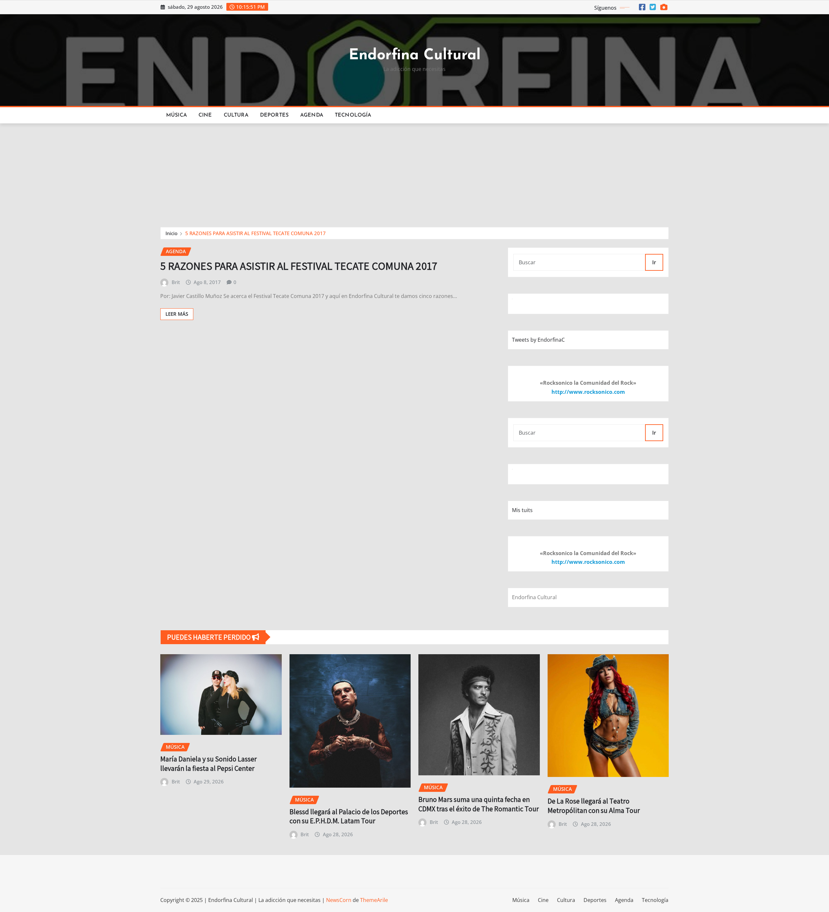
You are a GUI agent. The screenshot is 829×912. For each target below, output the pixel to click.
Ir (654, 262)
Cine (205, 115)
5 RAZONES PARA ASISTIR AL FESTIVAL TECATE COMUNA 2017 (255, 233)
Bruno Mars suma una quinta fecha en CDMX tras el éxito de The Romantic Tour (478, 804)
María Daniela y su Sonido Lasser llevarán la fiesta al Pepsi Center (208, 763)
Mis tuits (522, 510)
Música (176, 115)
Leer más (176, 314)
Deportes (274, 115)
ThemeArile (374, 900)
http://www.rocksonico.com (588, 391)
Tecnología (353, 115)
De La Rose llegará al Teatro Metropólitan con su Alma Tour (594, 805)
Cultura (236, 115)
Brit (176, 282)
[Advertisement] (414, 172)
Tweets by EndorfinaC (538, 339)
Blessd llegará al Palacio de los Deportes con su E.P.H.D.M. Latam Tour (349, 816)
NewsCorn (338, 900)
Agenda (311, 115)
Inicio (171, 233)
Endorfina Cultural (415, 55)
